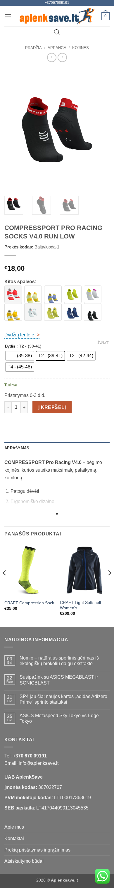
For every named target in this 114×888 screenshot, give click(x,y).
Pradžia (33, 48)
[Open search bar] (57, 32)
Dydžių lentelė (21, 334)
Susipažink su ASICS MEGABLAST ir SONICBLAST (59, 680)
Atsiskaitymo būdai (24, 861)
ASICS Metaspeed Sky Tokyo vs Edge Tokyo (59, 718)
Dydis (10, 346)
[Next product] (51, 57)
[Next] (100, 129)
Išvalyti (103, 342)
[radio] (20, 355)
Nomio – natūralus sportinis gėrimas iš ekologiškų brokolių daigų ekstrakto (59, 660)
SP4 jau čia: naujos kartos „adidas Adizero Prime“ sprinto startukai (63, 699)
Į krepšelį (52, 407)
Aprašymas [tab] (16, 448)
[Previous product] (62, 57)
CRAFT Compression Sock (29, 603)
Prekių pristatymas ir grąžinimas (37, 849)
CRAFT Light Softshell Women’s (80, 605)
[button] (7, 16)
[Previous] (13, 129)
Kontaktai (14, 838)
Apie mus (14, 826)
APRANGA (57, 48)
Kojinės (80, 48)
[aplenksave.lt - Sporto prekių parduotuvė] (57, 16)
